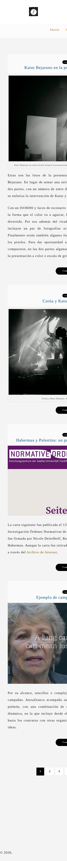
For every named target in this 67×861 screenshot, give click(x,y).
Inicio (54, 29)
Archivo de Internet (42, 552)
